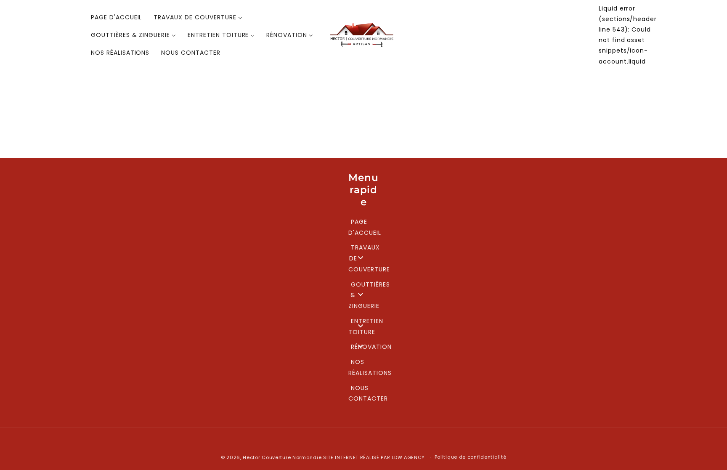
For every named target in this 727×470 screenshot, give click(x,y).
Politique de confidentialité (471, 457)
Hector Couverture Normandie (282, 457)
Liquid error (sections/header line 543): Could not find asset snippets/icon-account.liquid (627, 35)
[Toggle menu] (360, 257)
